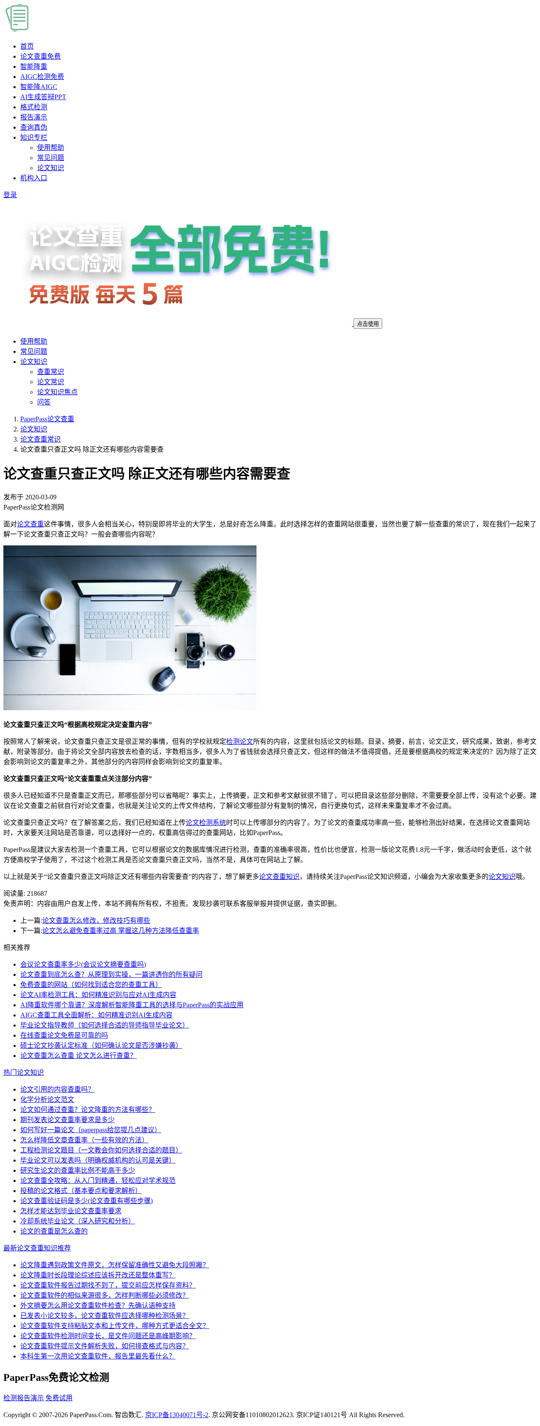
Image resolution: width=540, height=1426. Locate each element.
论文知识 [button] (33, 361)
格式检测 (33, 107)
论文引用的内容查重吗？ (57, 1089)
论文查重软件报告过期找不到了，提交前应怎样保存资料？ (108, 1285)
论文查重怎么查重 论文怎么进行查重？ (78, 1055)
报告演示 (33, 117)
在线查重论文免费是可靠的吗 (64, 1035)
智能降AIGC (38, 86)
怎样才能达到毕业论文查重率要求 (71, 1211)
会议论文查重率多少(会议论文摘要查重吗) (83, 964)
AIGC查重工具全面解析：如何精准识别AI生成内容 (96, 1015)
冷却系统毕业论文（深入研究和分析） (77, 1221)
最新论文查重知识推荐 (37, 1248)
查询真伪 (33, 127)
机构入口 (33, 178)
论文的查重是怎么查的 (54, 1231)
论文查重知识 (279, 876)
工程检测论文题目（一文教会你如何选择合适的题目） (101, 1150)
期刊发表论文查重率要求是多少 (67, 1119)
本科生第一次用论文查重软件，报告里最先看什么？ (98, 1356)
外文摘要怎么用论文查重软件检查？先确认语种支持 (98, 1305)
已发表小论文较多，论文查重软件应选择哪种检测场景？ (104, 1315)
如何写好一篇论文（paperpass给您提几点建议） (90, 1129)
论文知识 (50, 167)
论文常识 (50, 381)
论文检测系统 (206, 822)
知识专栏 (33, 137)
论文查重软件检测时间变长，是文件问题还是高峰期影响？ (108, 1335)
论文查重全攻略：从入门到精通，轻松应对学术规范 (98, 1180)
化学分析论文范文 (47, 1099)
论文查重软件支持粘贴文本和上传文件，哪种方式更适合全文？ (114, 1325)
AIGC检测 (42, 76)
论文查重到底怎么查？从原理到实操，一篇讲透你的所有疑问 (111, 974)
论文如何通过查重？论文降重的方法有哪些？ (87, 1109)
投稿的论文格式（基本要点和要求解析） (81, 1190)
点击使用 (368, 324)
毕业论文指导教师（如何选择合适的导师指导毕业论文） (104, 1025)
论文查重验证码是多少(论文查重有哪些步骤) (86, 1200)
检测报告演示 (23, 1398)
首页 (27, 46)
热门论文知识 (23, 1072)
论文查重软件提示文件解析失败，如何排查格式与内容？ (104, 1346)
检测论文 (239, 741)
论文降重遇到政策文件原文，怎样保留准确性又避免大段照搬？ (114, 1265)
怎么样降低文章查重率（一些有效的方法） (84, 1140)
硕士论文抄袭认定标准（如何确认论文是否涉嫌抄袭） (101, 1045)
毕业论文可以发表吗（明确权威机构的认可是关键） (98, 1160)
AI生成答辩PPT (43, 96)
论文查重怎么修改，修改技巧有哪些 (96, 920)
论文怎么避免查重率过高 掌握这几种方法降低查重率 (120, 930)
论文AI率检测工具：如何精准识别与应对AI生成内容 (98, 994)
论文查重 (40, 56)
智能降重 (33, 66)
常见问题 (50, 157)
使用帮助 (50, 147)
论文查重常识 (40, 439)
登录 (10, 194)
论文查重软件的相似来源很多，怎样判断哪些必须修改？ (104, 1295)
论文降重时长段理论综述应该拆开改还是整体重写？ (98, 1275)
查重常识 (50, 371)
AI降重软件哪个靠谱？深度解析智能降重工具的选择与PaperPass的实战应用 (131, 1005)
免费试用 (59, 1398)
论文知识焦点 (57, 392)
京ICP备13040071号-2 (176, 1414)
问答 (44, 402)
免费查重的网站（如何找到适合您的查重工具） (91, 984)
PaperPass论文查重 (47, 419)
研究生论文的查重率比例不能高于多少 (77, 1170)
